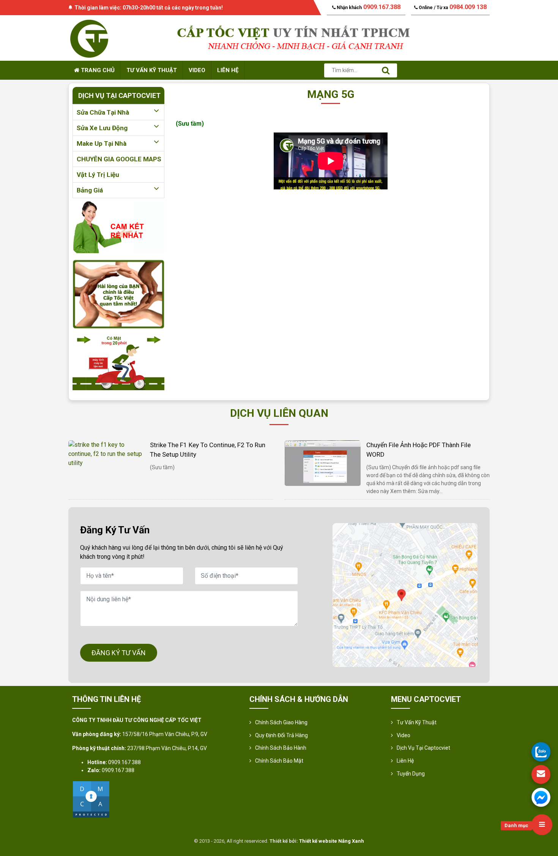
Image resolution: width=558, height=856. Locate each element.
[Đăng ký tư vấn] (540, 774)
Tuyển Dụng (411, 774)
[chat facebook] (540, 797)
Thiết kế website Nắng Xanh (331, 841)
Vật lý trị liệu (98, 174)
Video (197, 70)
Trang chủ (97, 70)
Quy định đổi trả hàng (281, 735)
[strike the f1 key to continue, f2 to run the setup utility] (106, 453)
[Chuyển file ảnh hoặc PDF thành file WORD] (323, 462)
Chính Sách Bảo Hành (280, 748)
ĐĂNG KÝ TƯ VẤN (118, 653)
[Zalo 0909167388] (540, 751)
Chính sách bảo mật (279, 761)
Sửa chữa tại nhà (103, 112)
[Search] (385, 70)
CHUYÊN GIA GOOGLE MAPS (119, 159)
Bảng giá (90, 190)
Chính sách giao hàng (281, 722)
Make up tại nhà (101, 143)
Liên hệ (227, 70)
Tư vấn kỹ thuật (151, 70)
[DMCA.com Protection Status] (91, 799)
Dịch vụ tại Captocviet (423, 748)
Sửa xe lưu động (102, 128)
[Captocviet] (89, 37)
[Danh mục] (541, 824)
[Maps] (405, 595)
